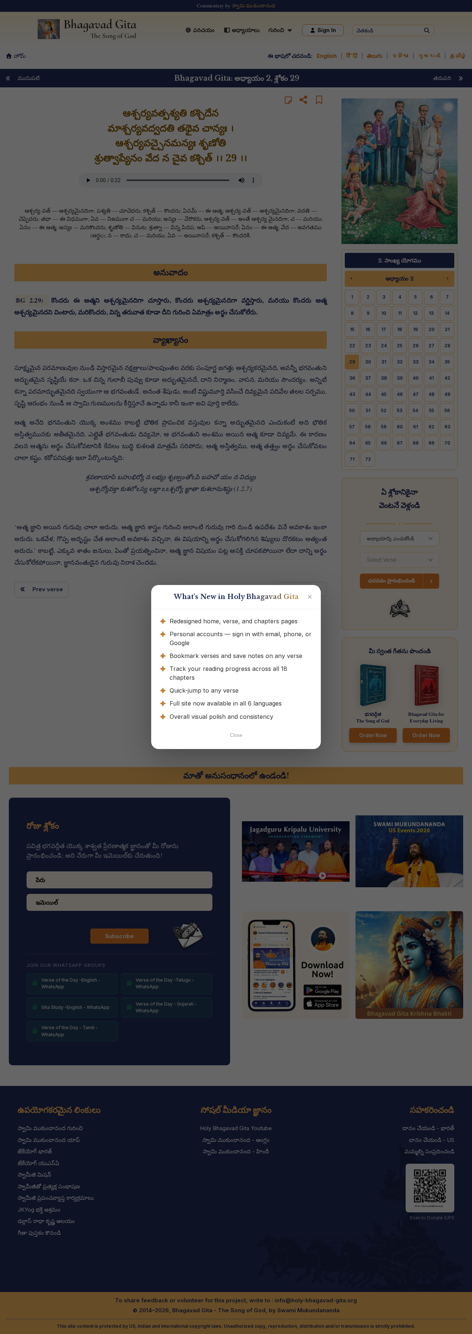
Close (236, 735)
